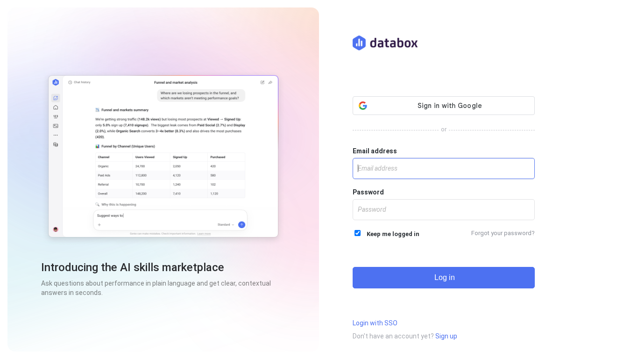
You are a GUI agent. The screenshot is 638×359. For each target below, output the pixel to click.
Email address (375, 151)
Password (368, 192)
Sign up (446, 336)
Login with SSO (375, 323)
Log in (443, 277)
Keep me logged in (390, 233)
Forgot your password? (503, 233)
